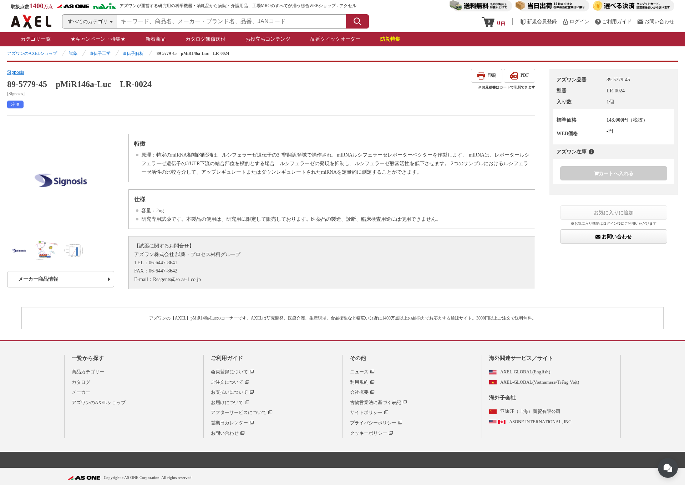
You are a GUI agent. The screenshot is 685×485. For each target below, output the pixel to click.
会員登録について (229, 371)
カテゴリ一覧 (36, 39)
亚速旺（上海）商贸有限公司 (530, 411)
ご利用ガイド (227, 358)
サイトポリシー (366, 412)
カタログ (81, 382)
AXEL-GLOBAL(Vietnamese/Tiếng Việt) (539, 382)
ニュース (359, 371)
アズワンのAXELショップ (32, 53)
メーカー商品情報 (38, 279)
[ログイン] (575, 21)
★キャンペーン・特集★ (98, 39)
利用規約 (359, 382)
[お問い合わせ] (655, 21)
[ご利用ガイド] (613, 21)
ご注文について (227, 382)
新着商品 (156, 39)
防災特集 (390, 39)
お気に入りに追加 (614, 212)
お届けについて (227, 402)
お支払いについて (229, 392)
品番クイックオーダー (335, 39)
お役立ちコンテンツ (267, 39)
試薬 (73, 53)
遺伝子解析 (133, 53)
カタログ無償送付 (205, 39)
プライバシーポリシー (373, 422)
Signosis (15, 72)
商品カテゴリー (88, 371)
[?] (591, 151)
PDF (525, 75)
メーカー (81, 392)
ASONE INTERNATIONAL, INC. (541, 421)
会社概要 (359, 392)
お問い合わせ (616, 236)
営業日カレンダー (229, 422)
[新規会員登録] (538, 21)
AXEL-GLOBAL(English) (525, 371)
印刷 (492, 75)
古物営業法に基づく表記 (375, 402)
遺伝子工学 (100, 53)
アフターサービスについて (239, 412)
